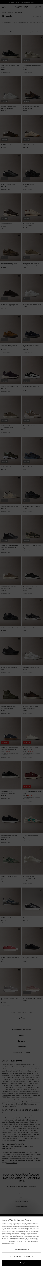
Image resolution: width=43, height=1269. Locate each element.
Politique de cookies (15, 1241)
